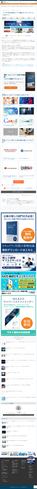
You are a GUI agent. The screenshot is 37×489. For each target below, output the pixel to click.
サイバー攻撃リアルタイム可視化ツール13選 (12, 372)
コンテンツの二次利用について (31, 469)
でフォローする (10, 195)
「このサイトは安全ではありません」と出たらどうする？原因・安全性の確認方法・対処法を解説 (20, 397)
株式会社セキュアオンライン (12, 200)
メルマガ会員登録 (4, 481)
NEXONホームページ (8, 37)
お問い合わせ (31, 477)
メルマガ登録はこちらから (11, 87)
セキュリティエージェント (13, 204)
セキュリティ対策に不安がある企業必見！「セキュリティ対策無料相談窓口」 (19, 188)
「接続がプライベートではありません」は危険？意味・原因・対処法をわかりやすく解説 (19, 378)
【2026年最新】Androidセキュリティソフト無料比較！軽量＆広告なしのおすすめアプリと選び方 (20, 341)
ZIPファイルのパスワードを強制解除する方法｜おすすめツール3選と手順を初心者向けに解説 (20, 354)
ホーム (3, 463)
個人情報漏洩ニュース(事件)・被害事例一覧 (5, 473)
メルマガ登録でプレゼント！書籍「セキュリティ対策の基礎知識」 (20, 3)
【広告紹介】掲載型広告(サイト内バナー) (15, 467)
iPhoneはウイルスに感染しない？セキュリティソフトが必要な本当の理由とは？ (18, 366)
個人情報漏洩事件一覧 (18, 181)
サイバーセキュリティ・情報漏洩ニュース (5, 470)
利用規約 (30, 474)
